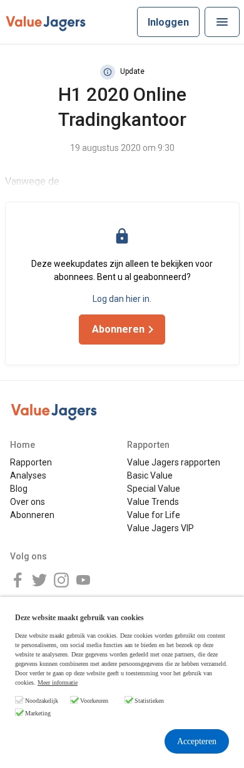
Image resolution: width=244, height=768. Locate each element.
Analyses (28, 475)
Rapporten (31, 462)
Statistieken (149, 700)
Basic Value (150, 475)
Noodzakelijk (41, 700)
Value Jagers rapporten (173, 462)
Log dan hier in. (122, 299)
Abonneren (32, 515)
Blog (19, 489)
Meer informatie (58, 682)
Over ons (27, 502)
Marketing (38, 713)
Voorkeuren (94, 700)
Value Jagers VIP (160, 528)
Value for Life (153, 515)
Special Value (153, 489)
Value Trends (153, 502)
